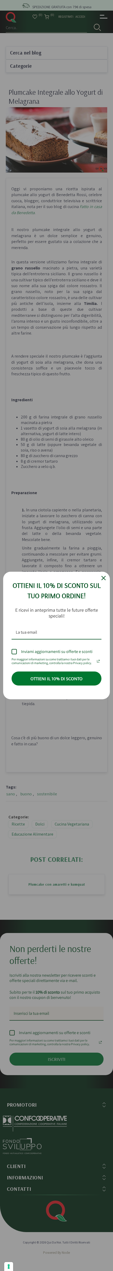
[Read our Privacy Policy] (98, 660)
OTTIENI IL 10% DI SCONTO (56, 678)
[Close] (103, 578)
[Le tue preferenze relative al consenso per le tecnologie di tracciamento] (8, 1266)
